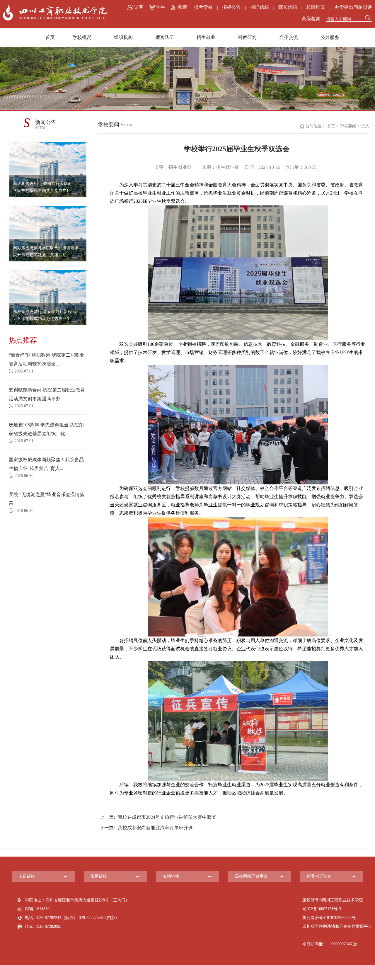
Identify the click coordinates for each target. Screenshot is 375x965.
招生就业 (206, 37)
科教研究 (247, 37)
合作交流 (288, 37)
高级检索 (311, 18)
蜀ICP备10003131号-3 (321, 909)
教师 (182, 7)
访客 (139, 7)
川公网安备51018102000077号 (329, 917)
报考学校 (203, 7)
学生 (160, 7)
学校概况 (82, 37)
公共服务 (330, 37)
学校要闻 (348, 126)
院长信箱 (287, 7)
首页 (50, 37)
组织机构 (123, 37)
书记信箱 (259, 7)
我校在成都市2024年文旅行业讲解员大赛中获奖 (158, 817)
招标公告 (231, 7)
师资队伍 (164, 37)
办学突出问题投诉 (353, 7)
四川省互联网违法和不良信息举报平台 (337, 926)
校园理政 (315, 7)
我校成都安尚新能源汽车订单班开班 (146, 827)
